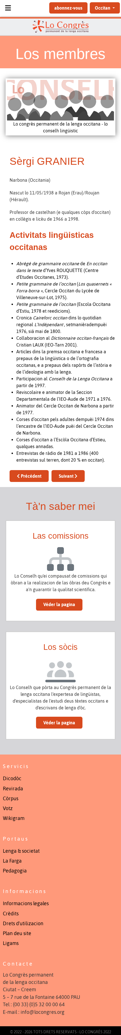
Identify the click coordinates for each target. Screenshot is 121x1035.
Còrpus (10, 798)
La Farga (12, 861)
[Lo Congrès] (60, 26)
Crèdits (11, 913)
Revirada (13, 788)
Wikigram (13, 818)
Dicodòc (12, 778)
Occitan (103, 7)
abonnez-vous (68, 7)
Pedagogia (15, 871)
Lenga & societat (21, 851)
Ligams (11, 943)
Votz (8, 808)
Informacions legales (26, 903)
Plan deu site (17, 933)
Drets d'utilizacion (23, 923)
